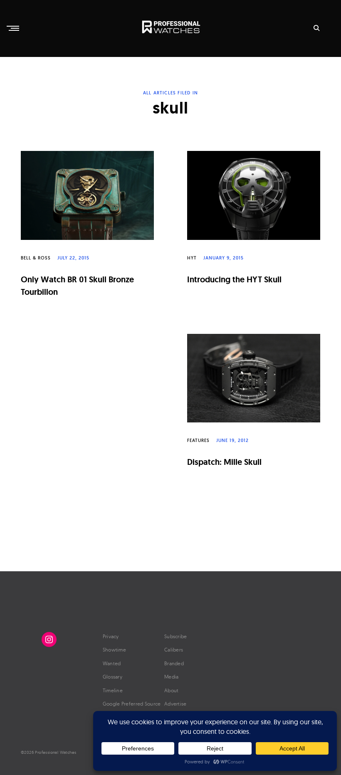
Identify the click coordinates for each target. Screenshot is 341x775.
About (171, 690)
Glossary (112, 677)
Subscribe (175, 636)
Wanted (112, 663)
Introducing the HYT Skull (234, 279)
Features (198, 440)
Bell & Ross (36, 258)
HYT (192, 258)
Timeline (113, 690)
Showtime (114, 650)
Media (171, 677)
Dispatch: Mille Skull (224, 462)
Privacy (111, 636)
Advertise (175, 704)
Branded (174, 663)
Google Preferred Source (132, 704)
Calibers (173, 650)
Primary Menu (13, 28)
